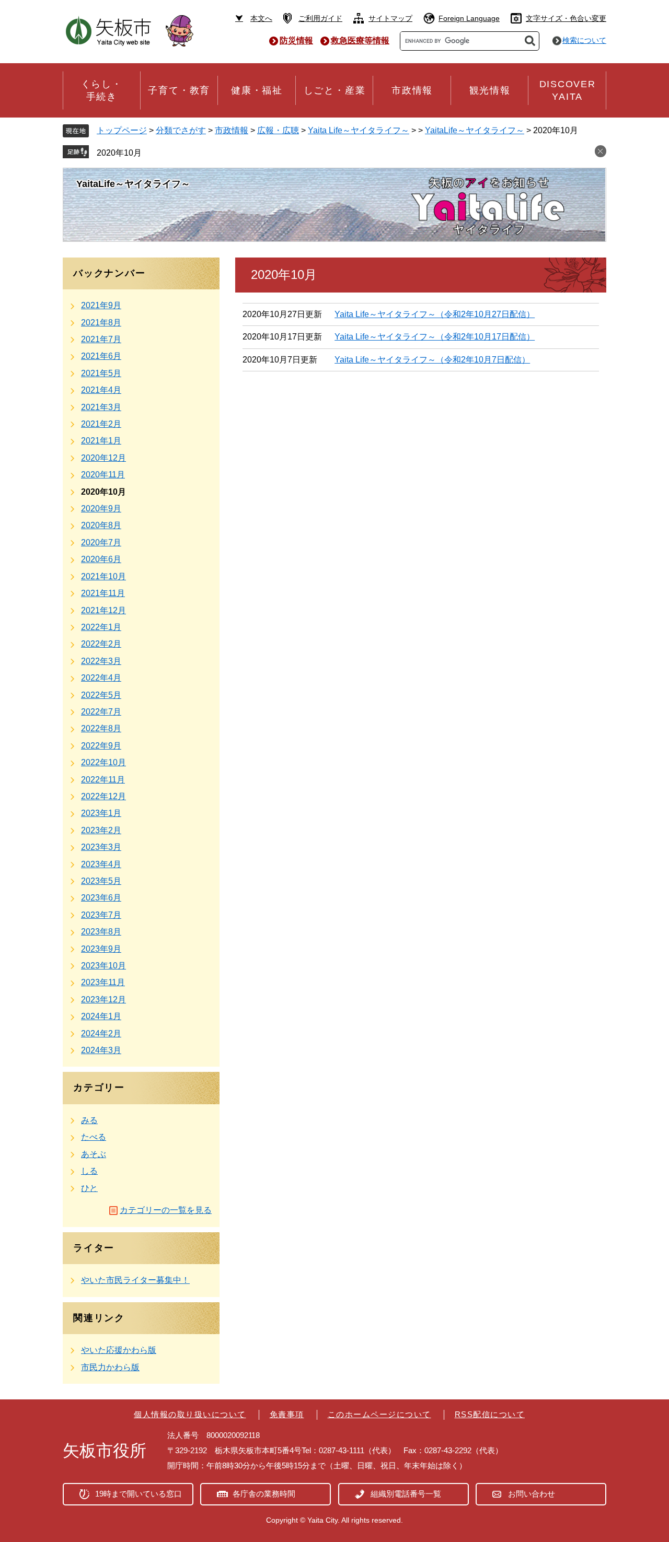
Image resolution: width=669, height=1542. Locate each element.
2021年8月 (101, 322)
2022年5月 (101, 695)
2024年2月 (101, 1033)
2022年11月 (103, 779)
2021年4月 (101, 390)
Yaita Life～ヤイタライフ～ (358, 130)
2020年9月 (101, 508)
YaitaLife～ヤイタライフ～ (474, 130)
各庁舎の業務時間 (264, 1493)
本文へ (261, 18)
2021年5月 (101, 373)
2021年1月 (101, 440)
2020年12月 (103, 457)
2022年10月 (103, 762)
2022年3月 (101, 661)
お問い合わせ (531, 1493)
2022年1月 (101, 627)
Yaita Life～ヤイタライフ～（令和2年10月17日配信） (434, 336)
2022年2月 (101, 643)
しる (89, 1170)
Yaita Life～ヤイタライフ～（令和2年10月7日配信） (432, 359)
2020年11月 (103, 474)
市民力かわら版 (110, 1367)
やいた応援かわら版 (118, 1350)
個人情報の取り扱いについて (190, 1414)
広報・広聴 (278, 130)
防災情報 (296, 40)
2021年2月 (101, 423)
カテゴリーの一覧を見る (166, 1210)
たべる (93, 1136)
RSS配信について (490, 1414)
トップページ (122, 130)
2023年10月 (103, 965)
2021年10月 (103, 576)
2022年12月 (103, 796)
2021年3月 (101, 407)
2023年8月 (101, 931)
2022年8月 (101, 728)
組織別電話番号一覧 (406, 1493)
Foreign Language (469, 18)
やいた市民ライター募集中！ (135, 1280)
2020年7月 (101, 542)
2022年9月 (101, 745)
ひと (89, 1188)
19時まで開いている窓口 (138, 1493)
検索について (584, 40)
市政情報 (231, 130)
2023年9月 (101, 948)
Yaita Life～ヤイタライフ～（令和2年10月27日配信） (434, 314)
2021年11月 (103, 593)
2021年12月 (103, 610)
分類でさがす (181, 130)
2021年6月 (101, 356)
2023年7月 (101, 914)
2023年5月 (101, 881)
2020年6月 (101, 559)
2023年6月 (101, 897)
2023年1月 (101, 813)
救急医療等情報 (360, 40)
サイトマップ (390, 18)
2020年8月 (101, 525)
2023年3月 (101, 847)
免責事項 (287, 1414)
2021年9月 (101, 305)
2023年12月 (103, 999)
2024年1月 (101, 1016)
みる (89, 1120)
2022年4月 (101, 677)
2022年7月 (101, 711)
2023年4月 (101, 864)
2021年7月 (101, 339)
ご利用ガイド (320, 18)
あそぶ (93, 1154)
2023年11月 (103, 982)
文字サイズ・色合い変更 (566, 18)
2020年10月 (119, 152)
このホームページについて (379, 1414)
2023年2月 (101, 830)
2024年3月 (101, 1050)
